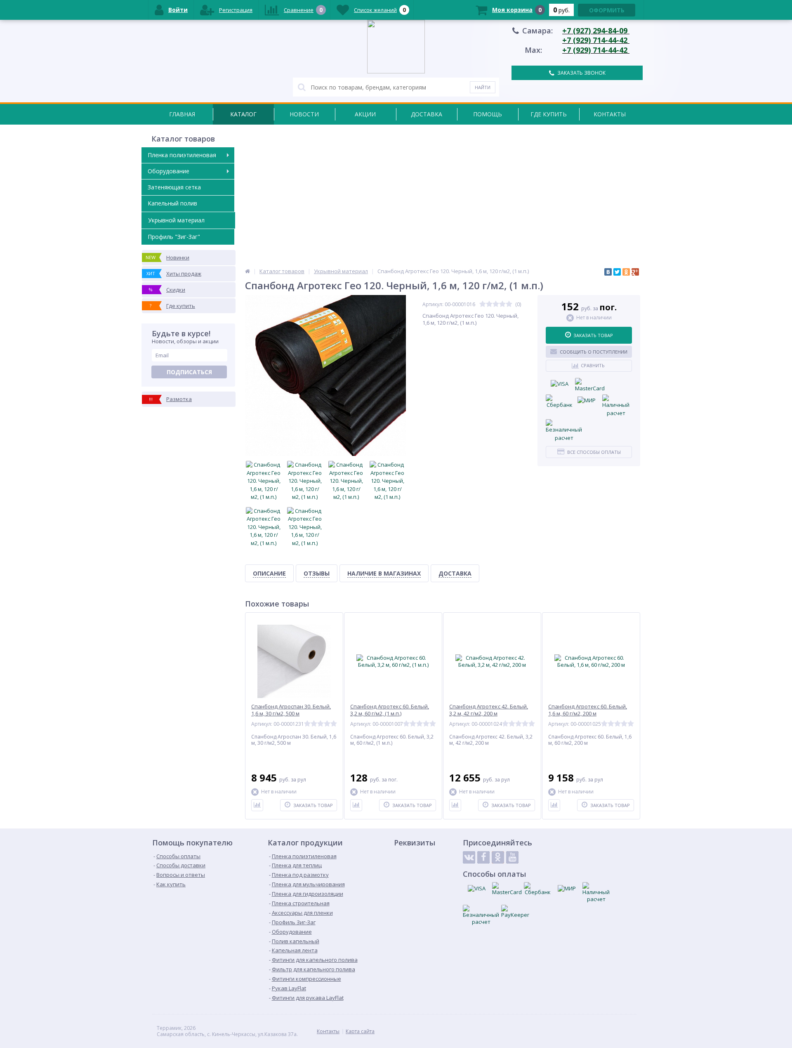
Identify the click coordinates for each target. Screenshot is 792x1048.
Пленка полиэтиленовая (182, 155)
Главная (182, 114)
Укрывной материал (176, 220)
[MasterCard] (590, 385)
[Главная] (247, 271)
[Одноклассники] (626, 272)
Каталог (243, 114)
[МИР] (586, 400)
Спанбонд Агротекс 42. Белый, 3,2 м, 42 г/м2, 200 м (488, 710)
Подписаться (189, 372)
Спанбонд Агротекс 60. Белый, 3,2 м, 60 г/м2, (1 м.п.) (389, 710)
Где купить (548, 114)
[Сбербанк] (559, 401)
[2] (489, 304)
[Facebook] (483, 857)
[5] (509, 304)
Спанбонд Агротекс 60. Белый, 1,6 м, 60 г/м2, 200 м (587, 710)
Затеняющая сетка (174, 187)
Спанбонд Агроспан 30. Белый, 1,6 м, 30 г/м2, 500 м (291, 710)
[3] (496, 304)
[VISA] (559, 384)
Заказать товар (593, 335)
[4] (502, 304)
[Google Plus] (635, 272)
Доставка (426, 114)
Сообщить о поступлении (593, 352)
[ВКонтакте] (608, 272)
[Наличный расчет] (615, 405)
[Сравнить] (257, 805)
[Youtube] (512, 857)
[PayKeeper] (515, 911)
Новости (304, 114)
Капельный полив (172, 203)
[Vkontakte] (469, 857)
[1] (482, 304)
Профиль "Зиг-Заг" (174, 237)
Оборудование (168, 171)
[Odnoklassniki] (498, 857)
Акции (365, 114)
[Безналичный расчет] (564, 430)
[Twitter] (617, 272)
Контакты (610, 114)
